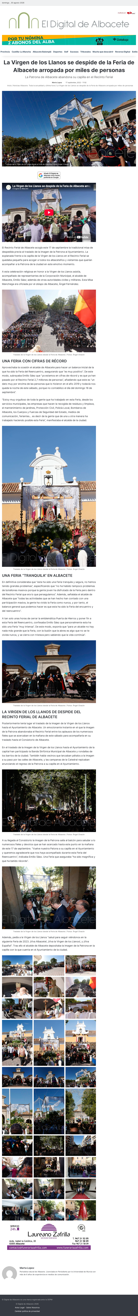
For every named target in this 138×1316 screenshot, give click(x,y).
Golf (66, 51)
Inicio (9, 85)
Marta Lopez (57, 82)
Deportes (57, 51)
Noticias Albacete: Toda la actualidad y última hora (34, 85)
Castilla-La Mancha (21, 51)
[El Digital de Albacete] (69, 20)
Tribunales (85, 51)
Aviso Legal (19, 1307)
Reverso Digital (122, 51)
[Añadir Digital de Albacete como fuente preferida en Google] (48, 175)
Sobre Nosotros (33, 1307)
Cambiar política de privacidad (27, 1311)
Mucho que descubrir (103, 51)
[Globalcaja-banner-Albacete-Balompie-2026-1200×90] (69, 40)
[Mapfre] (49, 1249)
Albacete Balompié (42, 51)
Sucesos (74, 51)
